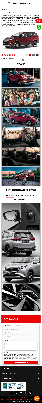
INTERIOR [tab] (19, 196)
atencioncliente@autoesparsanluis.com (20, 399)
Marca (3, 12)
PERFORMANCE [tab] (20, 199)
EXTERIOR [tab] (10, 196)
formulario (21, 353)
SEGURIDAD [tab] (29, 196)
